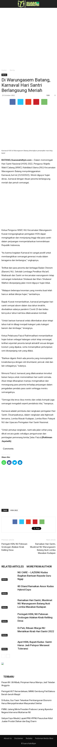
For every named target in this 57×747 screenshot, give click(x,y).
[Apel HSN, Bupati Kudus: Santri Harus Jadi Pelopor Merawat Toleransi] (8, 645)
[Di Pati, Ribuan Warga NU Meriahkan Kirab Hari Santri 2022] (8, 631)
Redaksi (29, 738)
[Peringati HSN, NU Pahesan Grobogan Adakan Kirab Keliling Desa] (8, 617)
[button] (53, 4)
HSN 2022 (14, 510)
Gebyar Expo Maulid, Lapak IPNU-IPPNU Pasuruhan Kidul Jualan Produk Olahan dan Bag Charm (27, 720)
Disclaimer (18, 738)
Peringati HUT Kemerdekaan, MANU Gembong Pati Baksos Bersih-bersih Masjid (28, 693)
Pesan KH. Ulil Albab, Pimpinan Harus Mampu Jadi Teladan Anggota (28, 684)
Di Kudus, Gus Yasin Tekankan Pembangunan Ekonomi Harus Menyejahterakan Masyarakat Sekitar (26, 702)
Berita (12, 70)
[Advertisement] (28, 37)
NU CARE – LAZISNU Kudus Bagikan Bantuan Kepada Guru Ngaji (34, 575)
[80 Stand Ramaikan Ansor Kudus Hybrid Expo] (8, 590)
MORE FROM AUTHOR (39, 566)
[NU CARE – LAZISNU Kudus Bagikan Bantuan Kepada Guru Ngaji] (8, 576)
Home (4, 70)
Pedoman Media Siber (44, 738)
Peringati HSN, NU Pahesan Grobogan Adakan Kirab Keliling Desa (14, 547)
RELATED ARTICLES (12, 566)
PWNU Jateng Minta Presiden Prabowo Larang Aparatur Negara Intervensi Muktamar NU (27, 711)
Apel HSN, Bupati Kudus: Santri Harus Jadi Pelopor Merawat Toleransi (35, 645)
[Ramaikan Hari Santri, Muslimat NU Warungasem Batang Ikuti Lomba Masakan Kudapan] (8, 604)
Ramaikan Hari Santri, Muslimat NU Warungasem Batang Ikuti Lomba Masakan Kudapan (43, 548)
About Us (8, 738)
